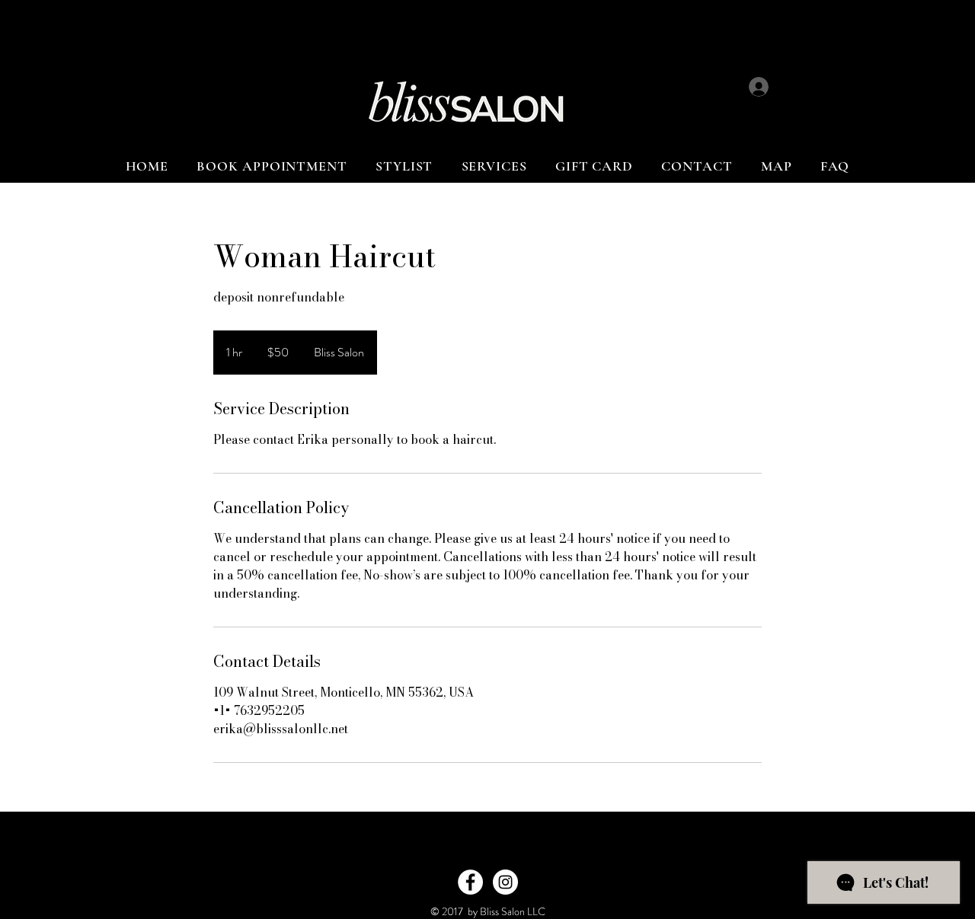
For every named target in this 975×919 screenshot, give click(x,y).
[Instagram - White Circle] (505, 882)
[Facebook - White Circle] (470, 882)
